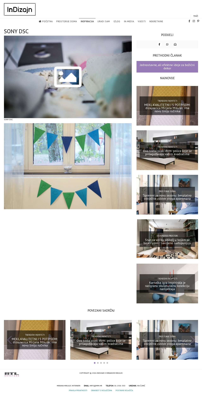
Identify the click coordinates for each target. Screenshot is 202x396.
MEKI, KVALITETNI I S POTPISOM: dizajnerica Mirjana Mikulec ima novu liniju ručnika (167, 108)
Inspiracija (87, 21)
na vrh (194, 373)
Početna (47, 21)
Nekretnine (156, 21)
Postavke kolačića (124, 390)
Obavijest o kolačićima (101, 390)
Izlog (116, 21)
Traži (195, 16)
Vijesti (142, 21)
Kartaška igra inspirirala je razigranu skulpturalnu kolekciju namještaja (167, 286)
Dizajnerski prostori (167, 235)
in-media (129, 21)
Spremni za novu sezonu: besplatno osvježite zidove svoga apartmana (167, 197)
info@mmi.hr (96, 385)
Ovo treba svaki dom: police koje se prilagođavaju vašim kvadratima (167, 152)
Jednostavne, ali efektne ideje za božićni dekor (167, 66)
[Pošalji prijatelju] (175, 44)
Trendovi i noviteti (167, 101)
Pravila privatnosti (78, 390)
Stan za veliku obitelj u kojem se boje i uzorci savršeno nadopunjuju (167, 241)
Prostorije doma (66, 21)
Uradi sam (104, 21)
